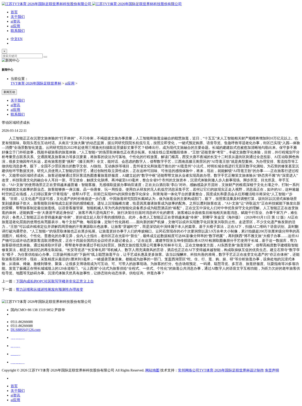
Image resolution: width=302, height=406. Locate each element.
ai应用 (15, 26)
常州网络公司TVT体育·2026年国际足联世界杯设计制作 (221, 370)
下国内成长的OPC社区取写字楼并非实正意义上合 (55, 281)
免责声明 (272, 370)
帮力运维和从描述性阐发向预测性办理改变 (49, 289)
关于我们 (18, 17)
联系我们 (18, 31)
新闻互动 (9, 92)
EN (20, 39)
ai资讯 (15, 21)
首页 (14, 12)
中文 (14, 39)
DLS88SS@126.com (25, 330)
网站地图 (152, 370)
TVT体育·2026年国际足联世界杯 (36, 83)
